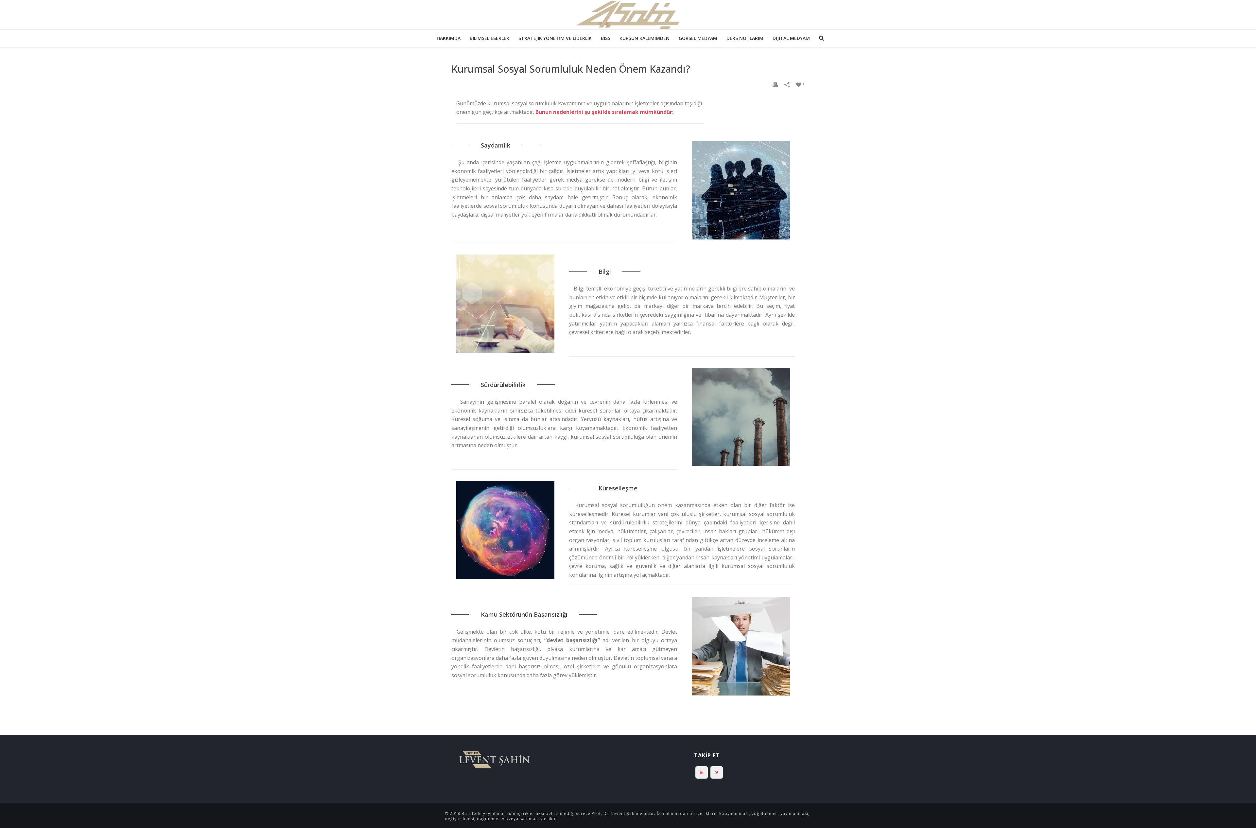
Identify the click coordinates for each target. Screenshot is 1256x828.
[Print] (775, 84)
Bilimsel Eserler (489, 38)
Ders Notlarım (744, 38)
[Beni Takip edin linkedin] (701, 772)
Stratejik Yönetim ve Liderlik (555, 38)
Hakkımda (449, 38)
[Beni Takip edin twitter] (716, 772)
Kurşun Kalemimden (644, 38)
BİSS (605, 38)
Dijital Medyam (791, 38)
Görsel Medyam (698, 38)
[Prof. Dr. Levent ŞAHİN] (628, 14)
